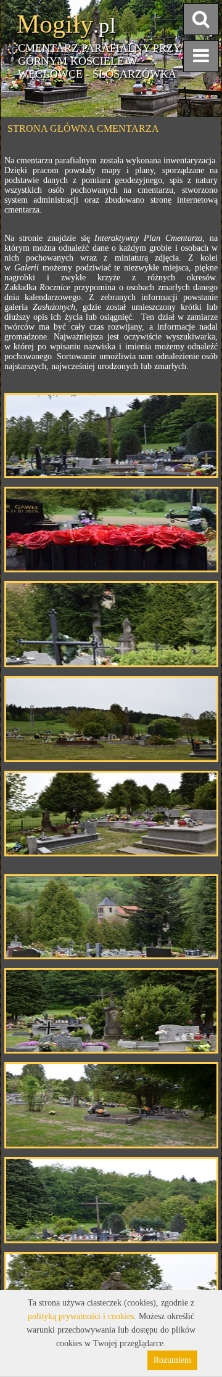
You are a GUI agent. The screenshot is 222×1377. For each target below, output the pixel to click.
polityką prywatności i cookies (81, 1316)
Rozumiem (172, 1360)
